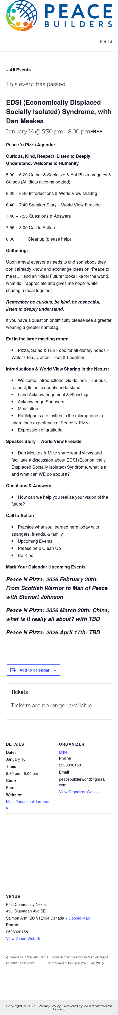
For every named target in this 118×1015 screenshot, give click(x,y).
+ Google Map (77, 918)
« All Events (18, 69)
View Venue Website (23, 938)
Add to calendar (34, 670)
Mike (63, 752)
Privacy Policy (49, 1006)
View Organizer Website (80, 791)
